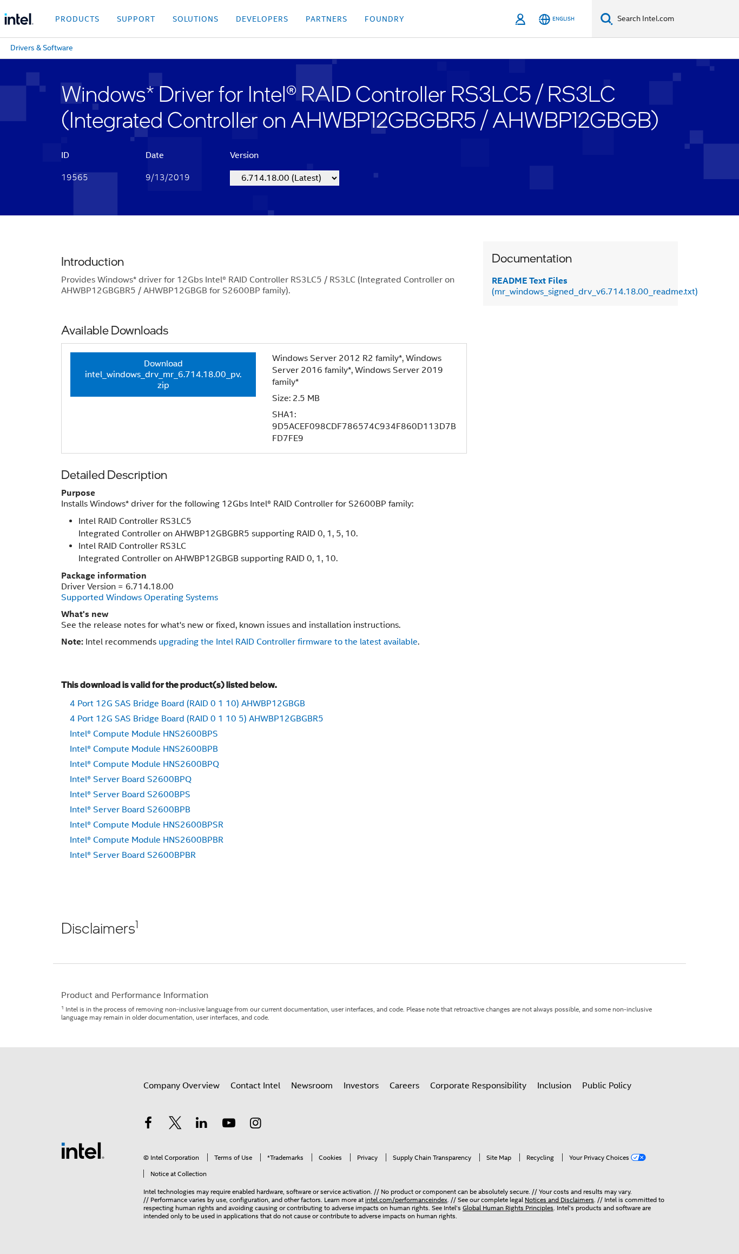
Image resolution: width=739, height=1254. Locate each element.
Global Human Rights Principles (508, 1208)
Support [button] (136, 19)
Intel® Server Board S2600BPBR (133, 855)
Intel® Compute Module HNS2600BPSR (146, 824)
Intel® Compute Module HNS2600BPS (144, 733)
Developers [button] (262, 19)
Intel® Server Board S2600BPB (130, 809)
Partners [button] (326, 19)
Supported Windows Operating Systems (139, 597)
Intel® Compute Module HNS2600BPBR (146, 840)
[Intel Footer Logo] (82, 1150)
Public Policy (606, 1085)
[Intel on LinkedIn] (202, 1124)
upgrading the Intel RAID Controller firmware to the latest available (288, 641)
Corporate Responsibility (478, 1085)
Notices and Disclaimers (559, 1200)
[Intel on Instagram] (255, 1124)
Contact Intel (255, 1085)
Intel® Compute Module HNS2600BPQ (144, 764)
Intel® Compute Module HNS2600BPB (144, 749)
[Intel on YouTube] (229, 1124)
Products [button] (77, 19)
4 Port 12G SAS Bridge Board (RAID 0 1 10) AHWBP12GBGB (187, 703)
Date (155, 155)
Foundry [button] (385, 19)
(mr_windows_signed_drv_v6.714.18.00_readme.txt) (595, 286)
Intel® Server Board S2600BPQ (131, 779)
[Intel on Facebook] (148, 1124)
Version (244, 155)
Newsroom (312, 1085)
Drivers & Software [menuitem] (41, 47)
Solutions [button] (196, 19)
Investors (361, 1085)
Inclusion (554, 1085)
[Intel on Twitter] (175, 1124)
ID (65, 155)
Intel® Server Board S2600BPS (130, 794)
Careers (404, 1085)
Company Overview (181, 1085)
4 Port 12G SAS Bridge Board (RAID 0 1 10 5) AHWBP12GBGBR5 (197, 718)
